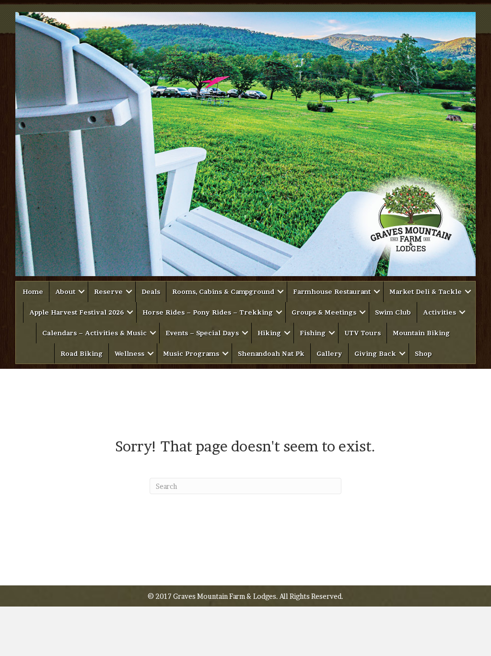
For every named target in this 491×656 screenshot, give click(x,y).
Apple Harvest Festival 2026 (76, 312)
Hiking (269, 333)
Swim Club (393, 312)
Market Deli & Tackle (425, 291)
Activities (439, 312)
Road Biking (81, 353)
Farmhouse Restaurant (332, 291)
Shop (423, 353)
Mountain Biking (421, 333)
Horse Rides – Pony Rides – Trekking (207, 312)
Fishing (313, 333)
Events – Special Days (202, 333)
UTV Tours (362, 333)
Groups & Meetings (324, 312)
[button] (81, 291)
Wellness (129, 353)
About (65, 291)
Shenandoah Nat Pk (271, 353)
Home (33, 291)
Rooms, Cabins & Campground (223, 291)
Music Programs (191, 353)
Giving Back (375, 353)
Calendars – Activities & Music (94, 333)
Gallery (329, 353)
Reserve (108, 291)
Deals (150, 291)
